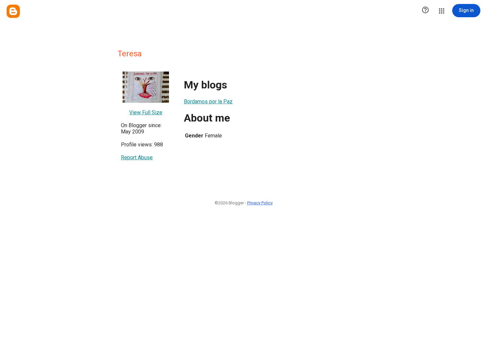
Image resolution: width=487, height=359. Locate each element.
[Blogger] (13, 11)
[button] (425, 11)
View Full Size (145, 112)
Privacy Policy (260, 202)
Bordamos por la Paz (208, 101)
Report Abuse (137, 157)
